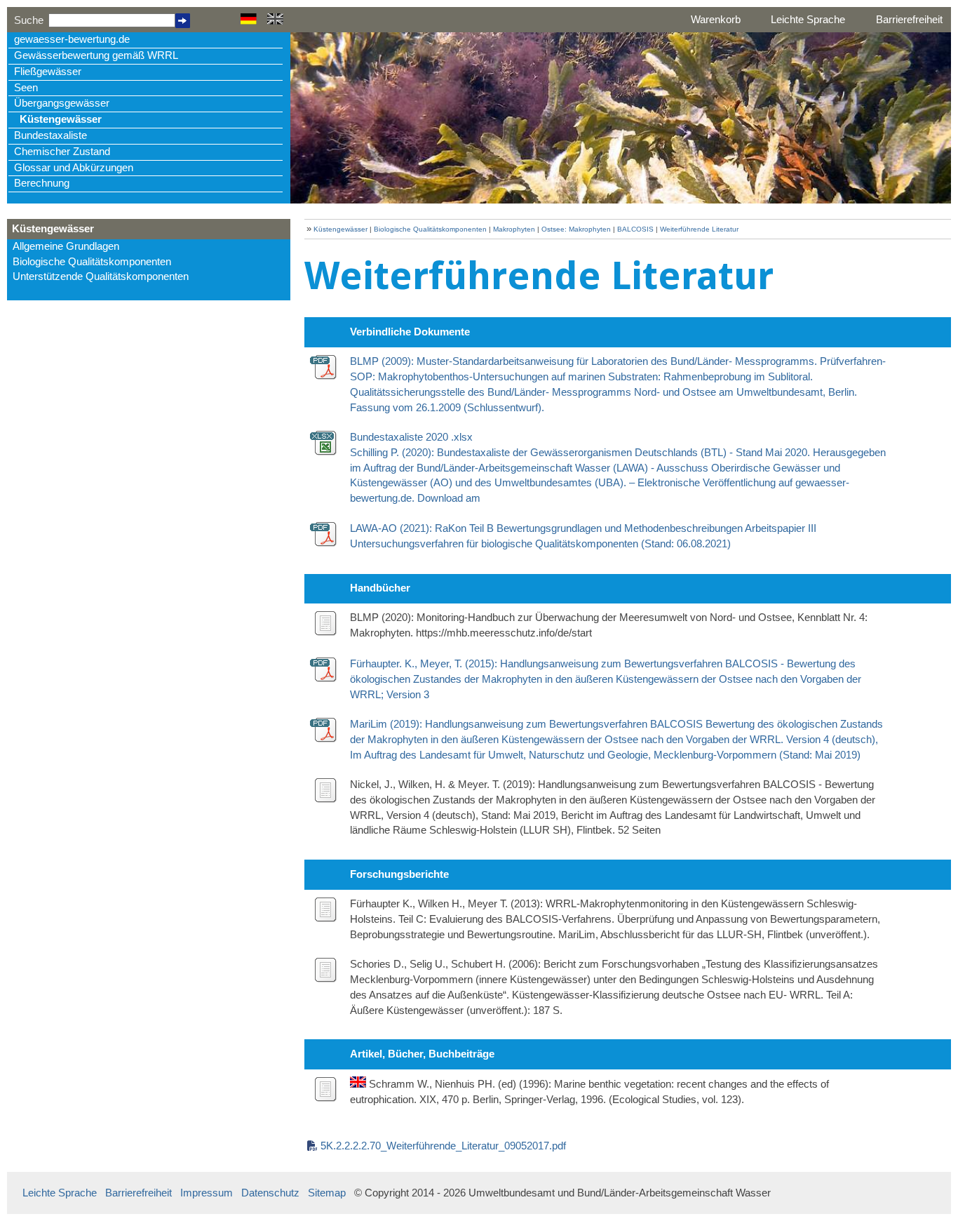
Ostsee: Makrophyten (576, 229)
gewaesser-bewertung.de (72, 39)
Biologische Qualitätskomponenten (92, 261)
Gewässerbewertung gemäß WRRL (96, 55)
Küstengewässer (61, 119)
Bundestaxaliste (50, 135)
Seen (26, 87)
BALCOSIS (635, 229)
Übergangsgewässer (61, 103)
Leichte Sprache (808, 19)
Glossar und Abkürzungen (73, 167)
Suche (28, 20)
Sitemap (327, 1193)
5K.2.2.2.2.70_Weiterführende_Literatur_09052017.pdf (443, 1146)
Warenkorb (716, 19)
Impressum (206, 1193)
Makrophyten (514, 229)
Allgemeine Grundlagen (66, 246)
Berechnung (41, 183)
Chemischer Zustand (62, 151)
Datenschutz (270, 1193)
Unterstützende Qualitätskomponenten (101, 276)
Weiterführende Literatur (699, 229)
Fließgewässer (47, 71)
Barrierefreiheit (909, 19)
